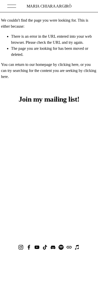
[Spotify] (61, 247)
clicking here (68, 64)
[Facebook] (28, 247)
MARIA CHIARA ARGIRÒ (49, 6)
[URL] (69, 247)
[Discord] (53, 247)
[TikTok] (44, 247)
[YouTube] (36, 247)
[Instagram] (20, 247)
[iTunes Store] (77, 247)
